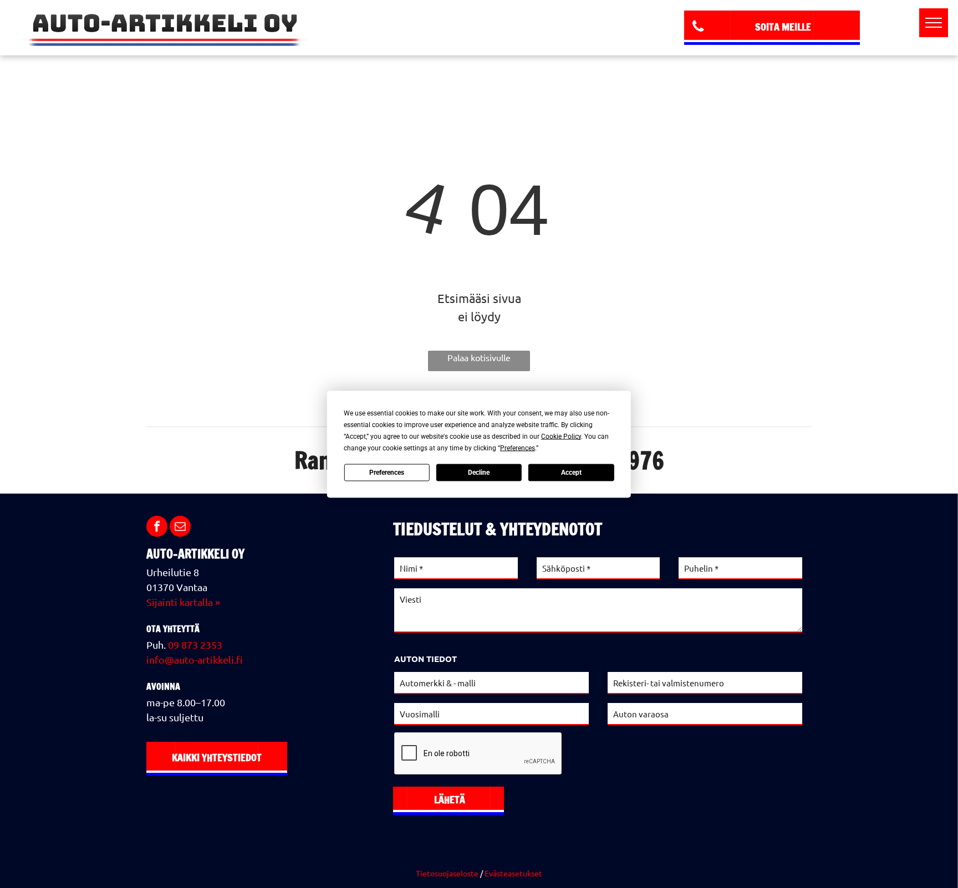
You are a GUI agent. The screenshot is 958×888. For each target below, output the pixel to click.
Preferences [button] (517, 447)
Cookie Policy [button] (561, 436)
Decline (479, 472)
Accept (571, 472)
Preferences (386, 472)
